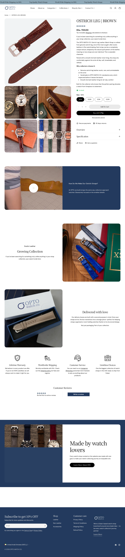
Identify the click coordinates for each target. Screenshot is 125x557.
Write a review (78, 394)
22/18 (107, 99)
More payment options (98, 117)
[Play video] (33, 188)
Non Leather (57, 523)
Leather (55, 520)
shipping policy (46, 371)
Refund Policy (78, 530)
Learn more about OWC (82, 465)
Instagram (84, 368)
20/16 (89, 99)
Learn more (98, 534)
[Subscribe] (45, 526)
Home (6, 15)
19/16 (80, 99)
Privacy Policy (78, 520)
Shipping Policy (78, 527)
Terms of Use (28, 530)
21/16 (98, 99)
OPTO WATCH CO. (16, 549)
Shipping (89, 33)
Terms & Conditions (80, 523)
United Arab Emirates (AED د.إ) (17, 545)
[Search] (111, 8)
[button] (81, 26)
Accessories (57, 527)
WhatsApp (69, 371)
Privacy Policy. (38, 530)
